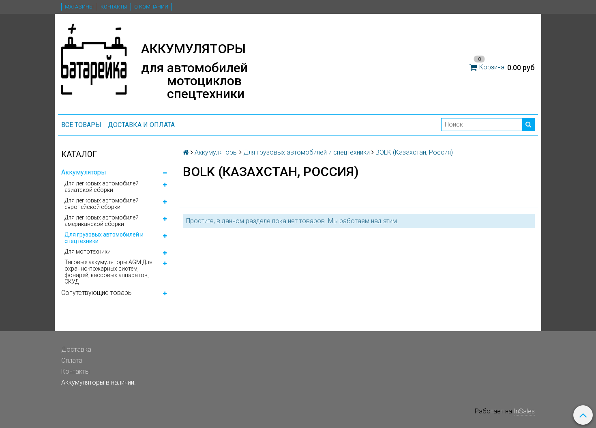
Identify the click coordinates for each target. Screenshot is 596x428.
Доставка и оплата (141, 125)
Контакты (114, 7)
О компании (151, 7)
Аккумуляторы (83, 172)
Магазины (79, 7)
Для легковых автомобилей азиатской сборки (101, 186)
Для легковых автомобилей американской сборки (101, 220)
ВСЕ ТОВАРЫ (81, 125)
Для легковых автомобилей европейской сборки (101, 203)
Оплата (71, 360)
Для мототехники (87, 251)
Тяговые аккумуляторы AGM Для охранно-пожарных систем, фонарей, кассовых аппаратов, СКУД (108, 272)
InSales (524, 411)
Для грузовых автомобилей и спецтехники (104, 237)
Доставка (76, 349)
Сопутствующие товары (97, 293)
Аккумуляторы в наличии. (98, 382)
